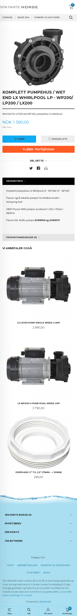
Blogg (46, 572)
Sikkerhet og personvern (55, 565)
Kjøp (21, 139)
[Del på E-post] (46, 169)
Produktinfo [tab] (14, 181)
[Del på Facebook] (38, 169)
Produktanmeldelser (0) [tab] (21, 237)
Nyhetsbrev (33, 572)
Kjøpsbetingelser (27, 565)
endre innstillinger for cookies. (17, 595)
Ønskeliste (59, 139)
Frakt (10, 565)
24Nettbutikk (44, 601)
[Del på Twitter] (31, 169)
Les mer (63, 591)
